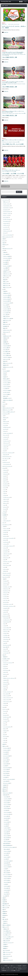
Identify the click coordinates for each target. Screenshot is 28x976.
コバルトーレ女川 (6, 386)
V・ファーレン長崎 (6, 295)
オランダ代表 (6, 806)
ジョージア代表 (5, 769)
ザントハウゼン (5, 217)
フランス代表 (6, 831)
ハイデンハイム (5, 225)
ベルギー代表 (6, 833)
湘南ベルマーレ (5, 285)
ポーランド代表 (6, 835)
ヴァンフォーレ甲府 (6, 258)
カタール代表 (5, 757)
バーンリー (5, 598)
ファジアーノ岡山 (6, 308)
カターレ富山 (5, 349)
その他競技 (4, 514)
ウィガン (4, 532)
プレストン (5, 563)
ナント (4, 722)
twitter (20, 1)
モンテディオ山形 (6, 310)
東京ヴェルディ (5, 324)
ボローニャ (5, 503)
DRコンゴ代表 (6, 849)
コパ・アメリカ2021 (6, 874)
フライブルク (5, 637)
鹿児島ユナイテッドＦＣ (7, 367)
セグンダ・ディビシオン (7, 466)
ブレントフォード (6, 565)
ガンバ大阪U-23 (6, 351)
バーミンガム (5, 549)
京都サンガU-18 (6, 940)
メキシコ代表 (5, 781)
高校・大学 (4, 919)
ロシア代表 (6, 839)
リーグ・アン (5, 709)
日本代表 (4, 785)
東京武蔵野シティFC (6, 398)
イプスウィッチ (5, 530)
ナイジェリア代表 (7, 866)
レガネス (4, 703)
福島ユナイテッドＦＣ (7, 363)
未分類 (4, 901)
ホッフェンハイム (6, 645)
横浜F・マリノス (5, 905)
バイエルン (5, 633)
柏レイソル (5, 277)
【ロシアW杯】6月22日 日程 (9, 86)
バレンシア (5, 682)
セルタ (4, 676)
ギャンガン (5, 715)
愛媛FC (4, 322)
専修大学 (4, 923)
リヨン (4, 740)
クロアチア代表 (6, 808)
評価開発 (4, 913)
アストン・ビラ (5, 528)
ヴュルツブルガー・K (6, 205)
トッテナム (5, 596)
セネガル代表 (6, 862)
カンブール (5, 429)
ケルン (4, 623)
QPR (4, 526)
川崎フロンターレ (6, 275)
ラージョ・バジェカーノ (7, 691)
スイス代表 (16, 81)
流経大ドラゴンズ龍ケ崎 (7, 400)
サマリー (4, 460)
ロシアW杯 (14, 82)
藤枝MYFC (5, 365)
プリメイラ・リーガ (6, 573)
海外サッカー (4, 24)
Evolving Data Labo (8, 974)
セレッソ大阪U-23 (6, 355)
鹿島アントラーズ (6, 287)
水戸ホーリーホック (6, 330)
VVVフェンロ (5, 421)
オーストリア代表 (7, 804)
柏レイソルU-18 (6, 950)
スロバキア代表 (6, 818)
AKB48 (4, 238)
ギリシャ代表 (5, 761)
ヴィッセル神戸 (5, 260)
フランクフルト (5, 639)
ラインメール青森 (6, 394)
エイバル (4, 668)
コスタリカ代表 (11, 81)
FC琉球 (4, 339)
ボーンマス (5, 602)
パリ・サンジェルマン (7, 726)
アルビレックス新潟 (6, 256)
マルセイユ (5, 730)
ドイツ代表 (19, 111)
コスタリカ (4, 54)
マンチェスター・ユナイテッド (8, 606)
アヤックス (5, 423)
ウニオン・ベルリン (6, 203)
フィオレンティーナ (6, 497)
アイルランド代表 (6, 750)
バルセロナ (5, 680)
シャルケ (4, 625)
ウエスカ (4, 666)
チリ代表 (5, 884)
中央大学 (4, 921)
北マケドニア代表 (7, 841)
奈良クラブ (5, 396)
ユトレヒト (5, 448)
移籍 (3, 909)
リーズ (4, 567)
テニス (4, 518)
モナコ (4, 734)
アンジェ (4, 711)
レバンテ (4, 705)
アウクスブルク (5, 617)
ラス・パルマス (5, 693)
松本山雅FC (5, 326)
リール (4, 738)
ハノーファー (5, 227)
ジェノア (4, 487)
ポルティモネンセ (6, 575)
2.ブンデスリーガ (5, 199)
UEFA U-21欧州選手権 (7, 845)
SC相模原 (5, 341)
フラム (4, 559)
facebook (22, 1)
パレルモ (4, 495)
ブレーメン (5, 641)
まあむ (4, 654)
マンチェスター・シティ (7, 604)
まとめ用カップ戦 (6, 658)
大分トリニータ (5, 359)
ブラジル (21, 54)
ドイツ (18, 54)
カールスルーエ (5, 209)
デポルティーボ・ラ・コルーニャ (8, 678)
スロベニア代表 (5, 771)
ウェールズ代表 (6, 800)
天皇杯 (4, 897)
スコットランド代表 (7, 814)
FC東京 (4, 252)
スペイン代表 (6, 816)
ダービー (4, 540)
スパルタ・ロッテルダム (7, 433)
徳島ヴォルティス (6, 320)
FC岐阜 (4, 291)
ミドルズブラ (5, 608)
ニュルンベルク (5, 223)
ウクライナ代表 (6, 802)
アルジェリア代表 (7, 851)
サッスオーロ (5, 483)
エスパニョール (5, 670)
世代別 (4, 744)
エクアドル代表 (6, 880)
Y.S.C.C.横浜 (5, 343)
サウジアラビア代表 (6, 767)
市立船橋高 (5, 946)
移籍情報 (4, 911)
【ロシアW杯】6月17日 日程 (9, 115)
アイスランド (4, 83)
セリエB (4, 512)
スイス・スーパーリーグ (15, 24)
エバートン (5, 584)
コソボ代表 (5, 765)
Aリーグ (4, 240)
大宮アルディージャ (6, 273)
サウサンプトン (5, 588)
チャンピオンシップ (6, 524)
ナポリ (4, 491)
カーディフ (5, 536)
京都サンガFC (5, 316)
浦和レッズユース (6, 954)
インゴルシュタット (6, 619)
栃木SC (4, 361)
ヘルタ (4, 643)
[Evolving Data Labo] (6, 1)
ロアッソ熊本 (5, 314)
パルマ (4, 493)
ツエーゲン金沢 (5, 306)
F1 (3, 246)
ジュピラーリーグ (6, 462)
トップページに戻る (5, 186)
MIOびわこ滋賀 (5, 378)
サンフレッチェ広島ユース (7, 936)
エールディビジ (5, 413)
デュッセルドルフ (6, 221)
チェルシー (5, 594)
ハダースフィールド (6, 553)
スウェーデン (11, 54)
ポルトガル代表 (6, 837)
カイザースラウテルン (7, 211)
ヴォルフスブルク (6, 621)
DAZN (4, 242)
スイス (9, 24)
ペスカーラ (5, 501)
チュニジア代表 (6, 864)
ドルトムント (5, 631)
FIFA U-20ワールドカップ (7, 248)
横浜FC (4, 328)
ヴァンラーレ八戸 (6, 380)
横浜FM (4, 279)
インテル (4, 472)
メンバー (10, 171)
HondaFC (4, 376)
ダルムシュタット (6, 629)
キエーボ (4, 479)
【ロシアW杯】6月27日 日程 (9, 57)
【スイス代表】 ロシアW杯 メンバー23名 (13, 173)
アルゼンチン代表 (7, 876)
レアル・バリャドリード (7, 697)
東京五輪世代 (5, 903)
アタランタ (5, 470)
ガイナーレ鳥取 (5, 347)
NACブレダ (5, 417)
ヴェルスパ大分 (5, 384)
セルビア (15, 54)
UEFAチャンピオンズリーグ (7, 407)
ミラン (4, 505)
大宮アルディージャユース (7, 942)
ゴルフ (4, 516)
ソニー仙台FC (5, 388)
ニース (4, 724)
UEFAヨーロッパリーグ (7, 409)
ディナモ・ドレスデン (7, 219)
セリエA (4, 468)
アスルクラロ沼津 (6, 345)
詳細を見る (6, 32)
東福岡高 (4, 948)
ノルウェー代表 (5, 775)
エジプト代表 (6, 853)
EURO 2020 (5, 794)
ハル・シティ (5, 600)
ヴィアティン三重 (6, 382)
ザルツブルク (5, 454)
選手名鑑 (4, 915)
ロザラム (4, 571)
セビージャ (5, 674)
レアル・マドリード (6, 701)
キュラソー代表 (5, 759)
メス (4, 732)
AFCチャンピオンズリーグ (7, 236)
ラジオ (4, 707)
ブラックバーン (5, 557)
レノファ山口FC (6, 312)
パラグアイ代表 (6, 886)
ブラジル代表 (10, 82)
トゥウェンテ (5, 437)
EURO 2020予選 (6, 843)
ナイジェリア (19, 83)
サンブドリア (5, 485)
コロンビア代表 (6, 882)
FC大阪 (4, 374)
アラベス (4, 664)
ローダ (4, 450)
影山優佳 (4, 899)
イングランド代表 (7, 798)
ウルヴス (4, 534)
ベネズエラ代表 (6, 890)
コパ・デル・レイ (6, 458)
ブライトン (5, 555)
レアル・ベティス (6, 699)
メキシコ (19, 113)
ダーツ (4, 522)
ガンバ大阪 (5, 262)
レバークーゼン (5, 652)
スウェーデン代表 (7, 812)
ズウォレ (4, 431)
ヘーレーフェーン (6, 444)
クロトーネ (5, 481)
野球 (3, 917)
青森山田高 (5, 958)
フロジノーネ (5, 499)
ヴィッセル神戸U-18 (6, 932)
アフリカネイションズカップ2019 (9, 847)
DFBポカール (5, 244)
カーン (4, 713)
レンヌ (4, 742)
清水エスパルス (5, 283)
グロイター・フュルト (7, 213)
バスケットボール (6, 520)
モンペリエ (5, 736)
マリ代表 (5, 868)
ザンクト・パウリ (6, 215)
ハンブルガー (5, 635)
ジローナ (4, 672)
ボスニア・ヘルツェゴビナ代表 (8, 779)
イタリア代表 (6, 796)
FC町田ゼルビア (6, 293)
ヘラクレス (5, 446)
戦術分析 (4, 656)
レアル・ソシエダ (6, 695)
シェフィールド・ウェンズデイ (8, 538)
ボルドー (4, 728)
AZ (3, 415)
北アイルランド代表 (6, 783)
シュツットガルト (6, 627)
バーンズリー (5, 551)
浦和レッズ (5, 281)
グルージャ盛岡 (5, 353)
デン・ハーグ (5, 435)
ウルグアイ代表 (6, 878)
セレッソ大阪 (5, 304)
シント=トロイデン (6, 464)
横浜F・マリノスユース (7, 952)
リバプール (5, 610)
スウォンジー (5, 592)
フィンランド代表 (7, 829)
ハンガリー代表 (6, 827)
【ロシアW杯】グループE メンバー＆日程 (12, 144)
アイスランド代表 (5, 81)
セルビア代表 (20, 81)
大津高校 (4, 944)
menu (25, 1)
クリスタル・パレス (6, 586)
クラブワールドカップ (6, 456)
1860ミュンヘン (6, 201)
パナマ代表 (5, 777)
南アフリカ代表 (6, 872)
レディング (5, 569)
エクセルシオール (6, 427)
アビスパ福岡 (5, 254)
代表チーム (4, 746)
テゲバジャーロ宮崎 (6, 390)
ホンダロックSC (6, 392)
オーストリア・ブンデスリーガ (8, 452)
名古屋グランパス (6, 271)
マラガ (4, 689)
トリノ (4, 489)
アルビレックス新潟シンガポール (8, 411)
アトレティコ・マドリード (7, 662)
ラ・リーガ (4, 660)
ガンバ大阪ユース (6, 934)
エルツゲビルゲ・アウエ (7, 207)
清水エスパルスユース (7, 956)
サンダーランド (5, 590)
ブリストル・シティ (6, 561)
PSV (4, 419)
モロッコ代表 (6, 870)
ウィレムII (5, 425)
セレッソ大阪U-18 (6, 938)
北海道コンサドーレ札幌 (7, 318)
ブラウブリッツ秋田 (6, 357)
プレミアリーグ (5, 577)
